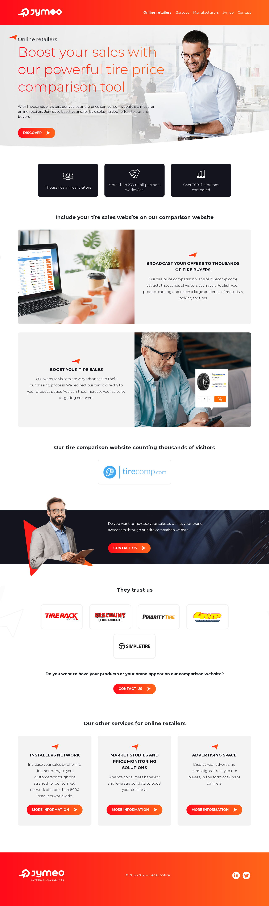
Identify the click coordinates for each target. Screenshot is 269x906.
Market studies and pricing (172, 6)
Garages (182, 12)
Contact (244, 12)
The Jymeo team (243, 6)
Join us (234, 19)
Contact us (125, 548)
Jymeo (228, 12)
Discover (32, 133)
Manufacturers (206, 12)
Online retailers (157, 12)
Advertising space (164, 19)
